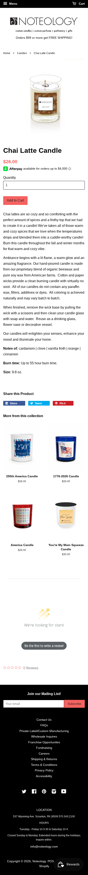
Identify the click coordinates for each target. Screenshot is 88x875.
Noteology (39, 861)
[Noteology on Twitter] (24, 792)
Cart (81, 3)
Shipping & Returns (44, 759)
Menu (12, 3)
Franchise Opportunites (44, 742)
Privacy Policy (44, 770)
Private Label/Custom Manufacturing (44, 731)
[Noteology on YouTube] (63, 792)
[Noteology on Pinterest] (44, 792)
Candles (22, 53)
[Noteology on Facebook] (34, 792)
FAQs (44, 725)
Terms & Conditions (44, 764)
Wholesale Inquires (44, 736)
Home (6, 53)
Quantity (9, 177)
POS (51, 861)
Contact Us (44, 719)
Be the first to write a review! (44, 646)
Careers (44, 753)
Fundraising (44, 747)
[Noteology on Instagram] (53, 792)
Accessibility (44, 776)
